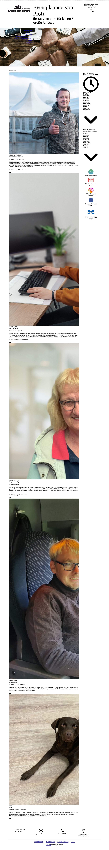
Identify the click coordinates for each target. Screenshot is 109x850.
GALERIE (29, 41)
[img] (19, 8)
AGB (73, 842)
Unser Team (27, 34)
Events (28, 32)
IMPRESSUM (50, 842)
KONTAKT (29, 43)
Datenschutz (62, 842)
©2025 (48, 845)
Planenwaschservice (24, 36)
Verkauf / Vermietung (23, 38)
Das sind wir (27, 30)
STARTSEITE (38, 842)
